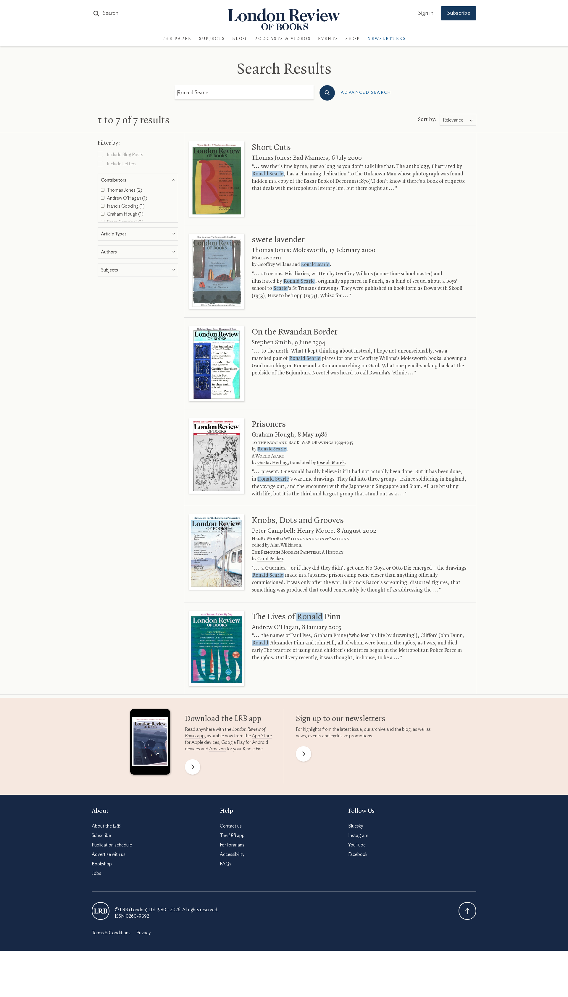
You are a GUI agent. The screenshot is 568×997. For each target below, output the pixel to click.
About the (106, 826)
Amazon (217, 748)
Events (328, 39)
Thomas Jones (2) (124, 190)
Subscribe (458, 13)
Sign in (425, 13)
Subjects (212, 39)
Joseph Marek (331, 462)
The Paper (177, 39)
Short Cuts (271, 147)
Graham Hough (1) (124, 214)
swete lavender (278, 239)
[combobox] (458, 120)
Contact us (231, 826)
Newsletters (386, 39)
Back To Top (467, 911)
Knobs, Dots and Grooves (298, 520)
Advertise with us (108, 854)
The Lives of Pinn (296, 617)
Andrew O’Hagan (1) (126, 198)
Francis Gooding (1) (125, 206)
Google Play (233, 742)
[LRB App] (150, 743)
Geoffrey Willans (274, 264)
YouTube (357, 845)
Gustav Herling (272, 462)
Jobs (96, 873)
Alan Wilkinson (285, 545)
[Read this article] (216, 179)
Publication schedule (112, 845)
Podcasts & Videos (282, 39)
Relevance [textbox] (453, 120)
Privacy (143, 932)
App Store (262, 735)
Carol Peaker (270, 559)
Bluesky (355, 826)
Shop (353, 39)
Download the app (223, 719)
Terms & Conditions (111, 932)
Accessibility (232, 854)
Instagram (358, 835)
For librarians (232, 845)
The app (232, 835)
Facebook (357, 854)
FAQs (225, 864)
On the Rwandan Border (295, 332)
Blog (239, 39)
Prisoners (269, 424)
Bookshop (102, 864)
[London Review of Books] (100, 911)
